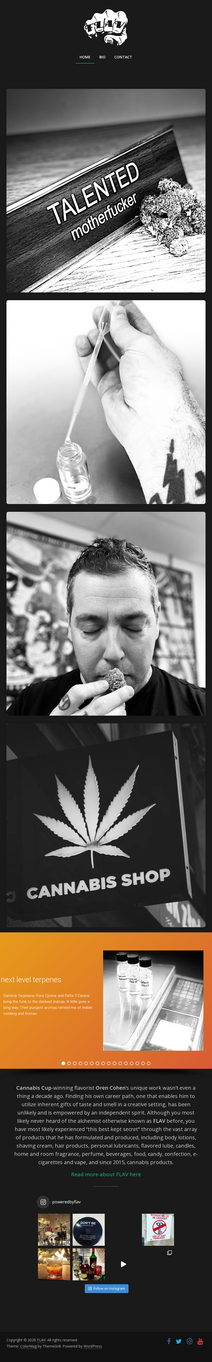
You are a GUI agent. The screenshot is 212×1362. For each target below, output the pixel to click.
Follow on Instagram (109, 1288)
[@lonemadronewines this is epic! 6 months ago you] (123, 1230)
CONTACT (123, 57)
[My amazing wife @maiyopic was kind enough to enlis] (158, 1264)
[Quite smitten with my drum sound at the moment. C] (54, 1230)
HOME (85, 57)
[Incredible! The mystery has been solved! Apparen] (158, 1230)
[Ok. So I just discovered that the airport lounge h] (54, 1264)
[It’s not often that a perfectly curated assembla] (89, 1230)
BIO (102, 57)
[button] (63, 1063)
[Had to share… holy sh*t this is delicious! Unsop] (89, 1264)
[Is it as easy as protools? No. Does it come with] (123, 1264)
